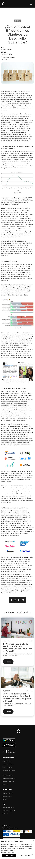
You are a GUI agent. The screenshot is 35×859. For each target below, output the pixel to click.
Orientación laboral (8, 764)
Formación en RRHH (8, 781)
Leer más (8, 662)
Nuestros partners (8, 793)
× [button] (33, 840)
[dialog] (17, 849)
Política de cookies (8, 814)
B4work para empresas (9, 778)
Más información (10, 850)
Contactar (5, 784)
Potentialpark (5, 406)
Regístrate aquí (7, 761)
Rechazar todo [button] (25, 855)
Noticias (5, 799)
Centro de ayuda (7, 767)
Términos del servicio (8, 807)
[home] (4, 3)
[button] (31, 3)
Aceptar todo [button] (9, 855)
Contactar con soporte (9, 770)
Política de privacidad (9, 810)
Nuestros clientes (7, 796)
